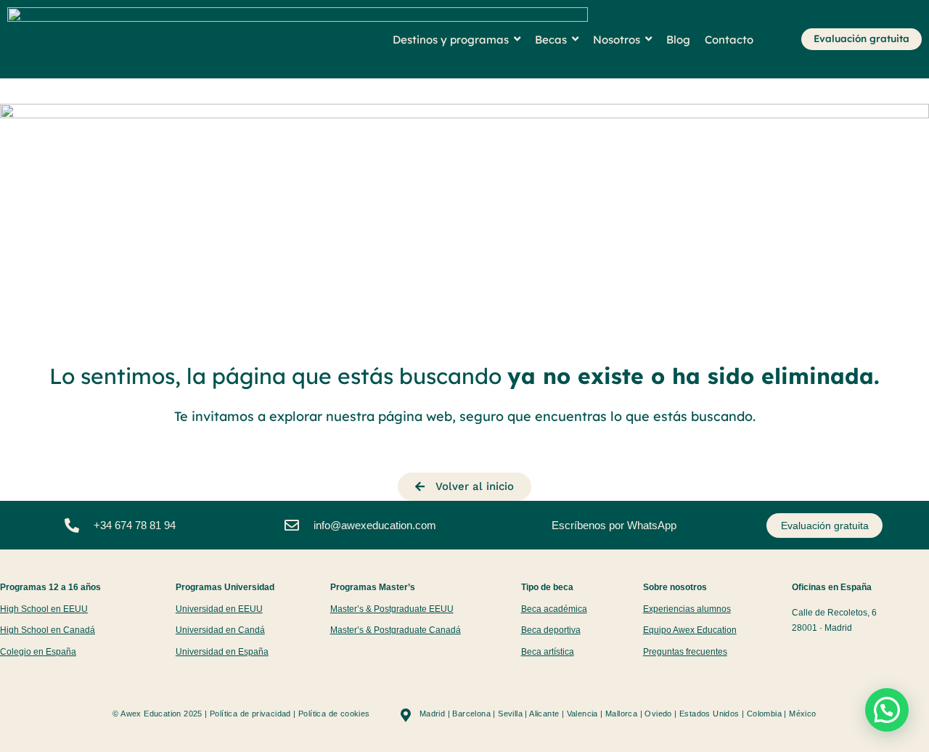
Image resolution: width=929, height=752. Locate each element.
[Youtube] (837, 655)
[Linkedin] (857, 655)
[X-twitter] (896, 655)
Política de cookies (334, 713)
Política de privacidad (250, 713)
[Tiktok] (817, 655)
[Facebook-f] (876, 655)
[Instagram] (798, 655)
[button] (887, 710)
